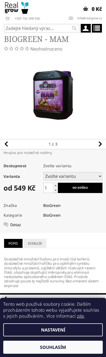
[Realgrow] (17, 7)
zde (80, 316)
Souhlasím (53, 347)
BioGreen (52, 205)
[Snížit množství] (55, 190)
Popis (13, 243)
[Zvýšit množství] (55, 185)
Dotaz (15, 224)
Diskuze (35, 243)
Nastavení (53, 330)
